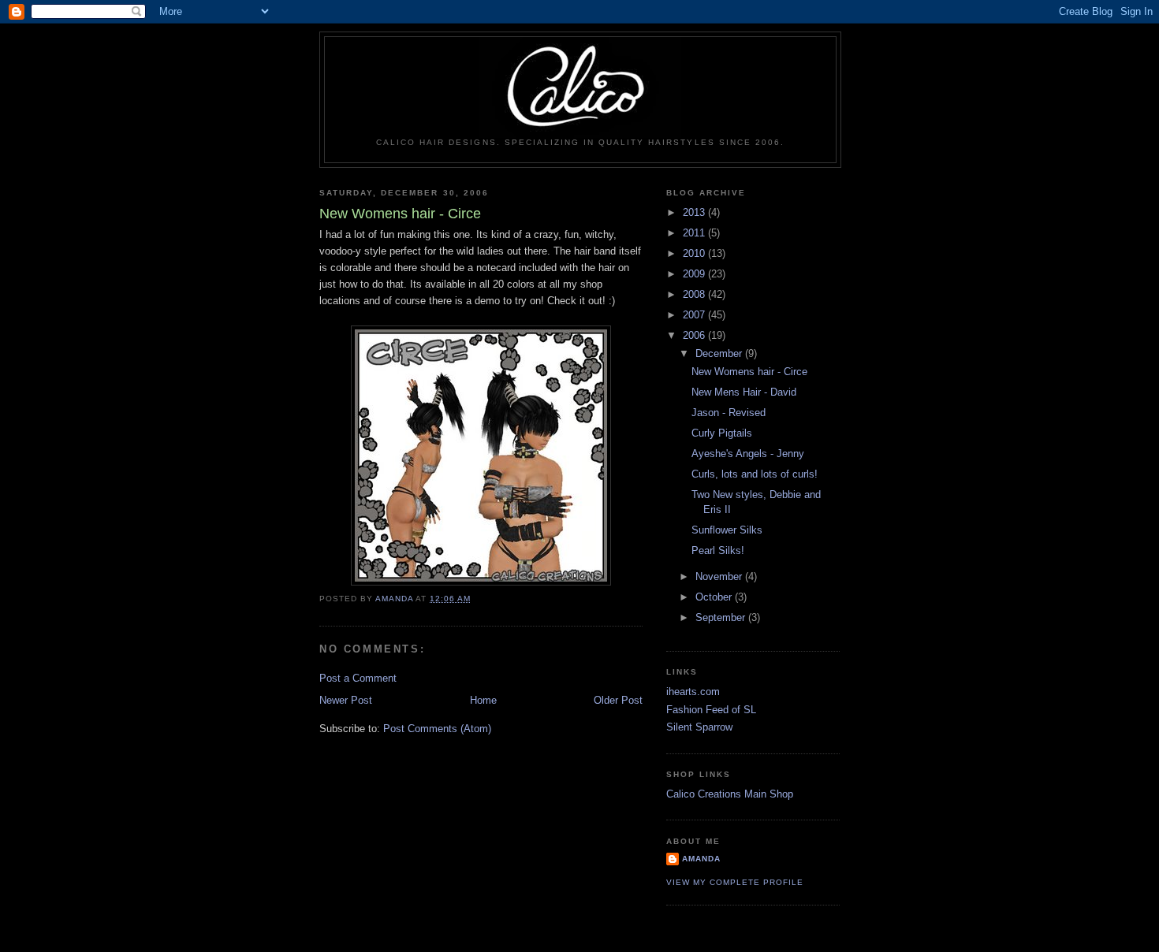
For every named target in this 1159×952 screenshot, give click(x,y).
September (721, 617)
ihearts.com (693, 691)
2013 (695, 212)
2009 (695, 274)
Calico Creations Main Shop (729, 794)
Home (483, 700)
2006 (695, 335)
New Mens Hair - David (743, 392)
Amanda (701, 858)
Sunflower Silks (726, 530)
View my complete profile (734, 882)
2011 (695, 233)
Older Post (618, 700)
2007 (695, 315)
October (715, 597)
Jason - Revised (728, 412)
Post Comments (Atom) (437, 728)
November (720, 576)
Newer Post (345, 700)
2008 (695, 294)
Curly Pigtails (721, 433)
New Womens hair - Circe (749, 371)
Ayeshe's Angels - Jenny (747, 453)
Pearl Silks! (717, 550)
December (720, 353)
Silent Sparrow (699, 727)
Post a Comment (358, 678)
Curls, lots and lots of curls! (754, 474)
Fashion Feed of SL (711, 710)
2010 (695, 253)
